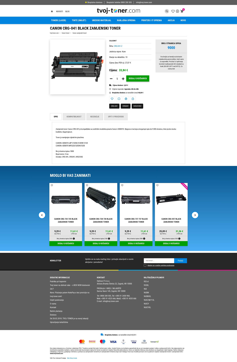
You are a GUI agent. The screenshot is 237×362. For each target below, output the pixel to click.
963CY (146, 304)
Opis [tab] (56, 116)
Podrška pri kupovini (58, 281)
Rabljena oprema (126, 20)
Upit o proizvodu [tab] (116, 116)
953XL (146, 285)
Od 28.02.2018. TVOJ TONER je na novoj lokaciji (69, 318)
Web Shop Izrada (72, 358)
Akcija (171, 20)
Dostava (53, 315)
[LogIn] (177, 11)
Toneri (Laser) (58, 20)
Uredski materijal (101, 20)
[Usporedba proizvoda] (119, 99)
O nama (53, 304)
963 (145, 289)
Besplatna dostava (95, 2)
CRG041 (125, 106)
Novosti (59, 11)
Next (195, 215)
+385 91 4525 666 (108, 298)
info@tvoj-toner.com (144, 2)
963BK (146, 292)
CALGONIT (113, 41)
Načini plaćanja (56, 311)
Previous (42, 215)
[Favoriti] (112, 99)
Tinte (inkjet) (79, 20)
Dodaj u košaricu (138, 78)
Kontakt (53, 307)
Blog (67, 11)
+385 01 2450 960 (122, 296)
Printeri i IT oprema (151, 20)
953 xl (146, 281)
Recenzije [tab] (94, 116)
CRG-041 (114, 106)
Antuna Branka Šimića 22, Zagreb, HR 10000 (114, 284)
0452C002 (137, 106)
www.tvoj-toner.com (56, 353)
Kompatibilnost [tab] (74, 116)
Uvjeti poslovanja (57, 300)
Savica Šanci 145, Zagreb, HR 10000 (111, 291)
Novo (183, 20)
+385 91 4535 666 (129, 298)
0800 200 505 (126, 2)
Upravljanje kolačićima (59, 322)
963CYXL (147, 307)
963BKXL (147, 296)
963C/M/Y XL (149, 300)
